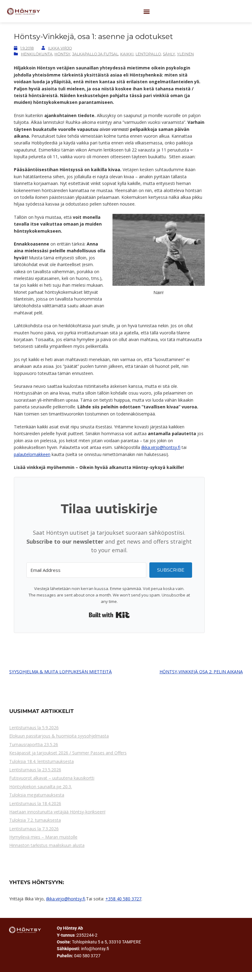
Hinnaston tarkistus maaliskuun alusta (47, 845)
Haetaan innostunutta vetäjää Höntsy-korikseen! (57, 812)
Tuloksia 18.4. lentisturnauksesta (41, 761)
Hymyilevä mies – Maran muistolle (43, 837)
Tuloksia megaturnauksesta (36, 795)
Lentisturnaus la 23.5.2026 (35, 770)
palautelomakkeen (32, 454)
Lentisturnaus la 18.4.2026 (35, 803)
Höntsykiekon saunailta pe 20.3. (40, 786)
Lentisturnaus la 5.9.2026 (34, 727)
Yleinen (185, 54)
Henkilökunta (37, 54)
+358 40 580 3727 (123, 899)
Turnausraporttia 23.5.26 (33, 744)
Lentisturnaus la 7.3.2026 (34, 829)
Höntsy (62, 54)
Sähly (169, 54)
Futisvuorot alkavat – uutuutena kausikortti (51, 778)
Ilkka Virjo (60, 48)
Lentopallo (148, 54)
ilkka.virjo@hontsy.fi (160, 447)
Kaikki (127, 54)
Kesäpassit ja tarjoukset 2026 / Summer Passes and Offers (68, 753)
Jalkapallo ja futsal (95, 54)
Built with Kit (109, 614)
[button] (146, 11)
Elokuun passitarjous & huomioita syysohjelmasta (59, 736)
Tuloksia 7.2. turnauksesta (35, 820)
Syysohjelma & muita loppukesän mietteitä (60, 672)
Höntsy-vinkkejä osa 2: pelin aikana (201, 672)
